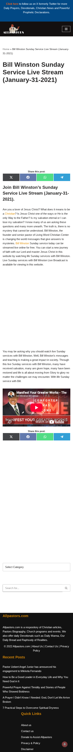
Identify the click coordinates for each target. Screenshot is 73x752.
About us (26, 725)
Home (6, 49)
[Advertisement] (36, 130)
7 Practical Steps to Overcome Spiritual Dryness (31, 707)
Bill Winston (22, 243)
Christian (10, 213)
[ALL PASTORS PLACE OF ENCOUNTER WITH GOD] (13, 29)
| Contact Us (51, 646)
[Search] (66, 588)
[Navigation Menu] (66, 29)
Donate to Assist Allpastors (36, 737)
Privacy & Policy (30, 743)
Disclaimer (27, 749)
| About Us (37, 646)
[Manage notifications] (65, 744)
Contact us (27, 731)
